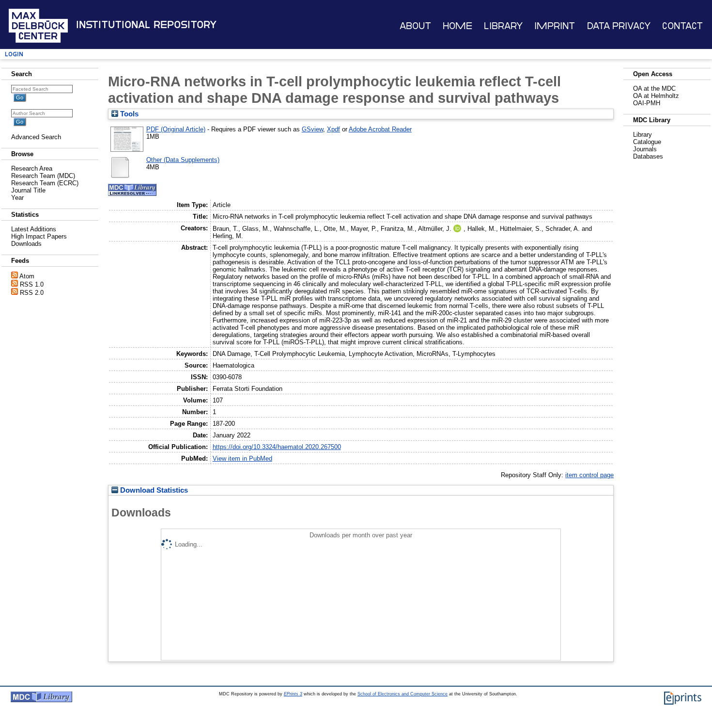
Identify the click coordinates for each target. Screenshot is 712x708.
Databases (648, 156)
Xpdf (333, 129)
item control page (589, 475)
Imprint (554, 26)
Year (17, 197)
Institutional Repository (146, 25)
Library (503, 26)
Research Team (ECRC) (44, 183)
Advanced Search (36, 137)
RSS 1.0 (32, 284)
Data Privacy (618, 26)
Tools (128, 114)
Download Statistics (153, 490)
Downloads (26, 243)
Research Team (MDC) (43, 175)
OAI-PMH (646, 103)
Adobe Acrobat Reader (380, 129)
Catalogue (647, 141)
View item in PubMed (242, 458)
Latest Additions (33, 229)
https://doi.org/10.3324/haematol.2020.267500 (277, 447)
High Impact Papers (39, 236)
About (415, 26)
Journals (645, 149)
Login (14, 54)
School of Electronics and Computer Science (402, 694)
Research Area (31, 168)
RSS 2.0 (32, 292)
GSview (312, 129)
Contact (682, 26)
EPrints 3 (293, 694)
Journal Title (28, 190)
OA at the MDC (654, 88)
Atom (26, 276)
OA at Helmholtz (656, 95)
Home (457, 26)
